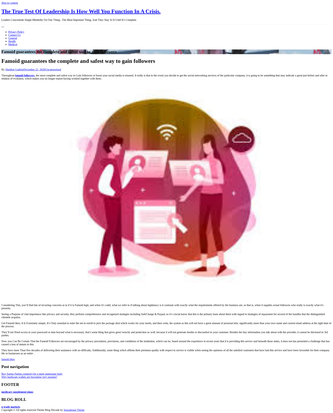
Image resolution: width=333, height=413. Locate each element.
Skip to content (9, 2)
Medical (12, 44)
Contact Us (14, 35)
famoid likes (8, 359)
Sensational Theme (74, 409)
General (12, 38)
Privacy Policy (16, 31)
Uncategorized (53, 69)
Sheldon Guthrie (14, 69)
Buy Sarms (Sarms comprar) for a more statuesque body (32, 373)
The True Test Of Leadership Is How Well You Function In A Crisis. (81, 11)
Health (12, 41)
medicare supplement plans (17, 391)
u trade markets (10, 406)
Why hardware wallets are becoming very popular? (29, 377)
